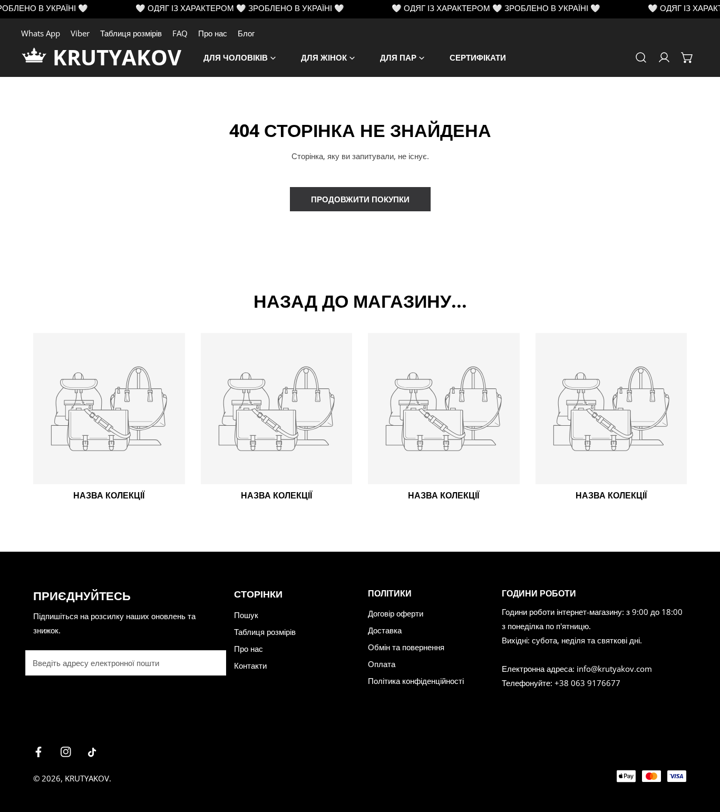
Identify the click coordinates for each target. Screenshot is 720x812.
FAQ (180, 33)
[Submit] (212, 662)
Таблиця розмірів (131, 33)
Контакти (250, 665)
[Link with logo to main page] (37, 57)
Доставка (385, 630)
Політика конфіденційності (416, 681)
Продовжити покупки (360, 199)
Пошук (246, 615)
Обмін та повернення (406, 647)
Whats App (40, 33)
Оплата (381, 664)
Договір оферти (395, 613)
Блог (246, 33)
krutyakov (117, 57)
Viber (80, 33)
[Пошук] (641, 57)
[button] (687, 57)
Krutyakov (87, 778)
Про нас (212, 33)
